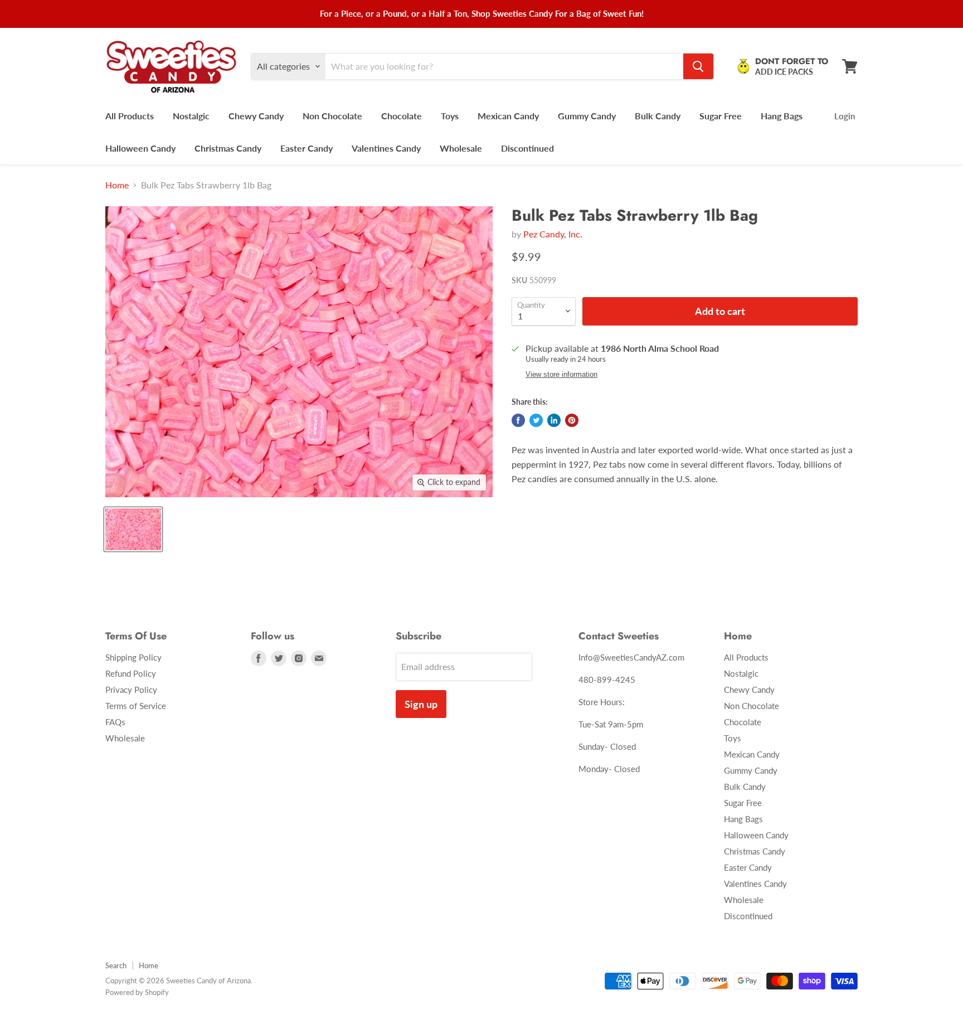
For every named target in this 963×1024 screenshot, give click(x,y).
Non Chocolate (332, 115)
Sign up (421, 704)
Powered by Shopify (137, 992)
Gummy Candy (587, 115)
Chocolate (401, 115)
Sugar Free (720, 115)
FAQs (115, 722)
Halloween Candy (140, 148)
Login (844, 116)
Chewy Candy (256, 115)
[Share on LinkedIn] (554, 420)
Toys (450, 115)
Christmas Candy (227, 148)
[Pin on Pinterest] (571, 420)
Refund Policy (130, 673)
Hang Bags (781, 115)
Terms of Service (135, 706)
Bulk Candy (657, 115)
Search (116, 965)
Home (117, 185)
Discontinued (527, 148)
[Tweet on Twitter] (536, 420)
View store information (561, 374)
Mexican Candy (508, 115)
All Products (129, 115)
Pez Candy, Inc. (552, 234)
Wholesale (461, 148)
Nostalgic (191, 115)
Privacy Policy (131, 690)
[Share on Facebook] (518, 420)
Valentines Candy (386, 148)
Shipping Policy (133, 657)
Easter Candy (306, 148)
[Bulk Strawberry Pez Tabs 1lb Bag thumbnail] (133, 529)
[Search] (698, 66)
